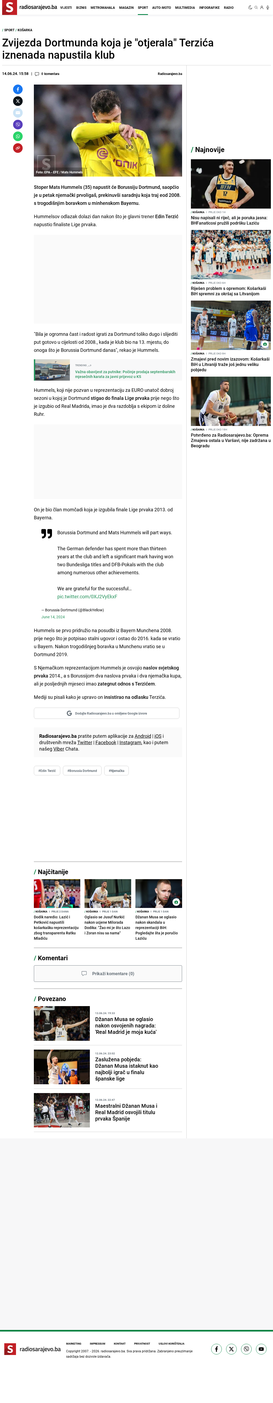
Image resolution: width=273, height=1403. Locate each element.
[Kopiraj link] (18, 148)
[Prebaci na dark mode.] (250, 7)
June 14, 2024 (53, 616)
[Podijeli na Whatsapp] (18, 136)
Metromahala (103, 7)
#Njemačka (116, 770)
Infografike (209, 7)
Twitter (84, 742)
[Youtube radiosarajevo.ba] (261, 1349)
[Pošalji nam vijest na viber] (246, 1349)
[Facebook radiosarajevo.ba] (216, 1349)
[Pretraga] (256, 7)
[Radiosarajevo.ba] (32, 1349)
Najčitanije (53, 871)
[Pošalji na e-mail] (18, 113)
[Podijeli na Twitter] (18, 101)
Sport (143, 7)
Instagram (130, 742)
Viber (58, 749)
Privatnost (142, 1343)
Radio (229, 7)
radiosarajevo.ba (113, 1351)
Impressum (97, 1343)
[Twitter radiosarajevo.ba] (231, 1349)
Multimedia (185, 7)
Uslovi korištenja (171, 1343)
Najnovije (209, 149)
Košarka (25, 30)
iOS (158, 736)
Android (143, 736)
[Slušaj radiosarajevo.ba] (267, 7)
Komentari (53, 958)
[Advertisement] (108, 279)
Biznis (81, 7)
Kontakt (120, 1343)
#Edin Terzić (47, 770)
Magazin (126, 7)
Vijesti (66, 7)
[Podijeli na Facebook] (18, 89)
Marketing (73, 1343)
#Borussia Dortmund (82, 770)
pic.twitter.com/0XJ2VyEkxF (87, 596)
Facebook (105, 742)
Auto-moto (161, 7)
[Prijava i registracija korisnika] (261, 7)
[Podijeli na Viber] (18, 124)
